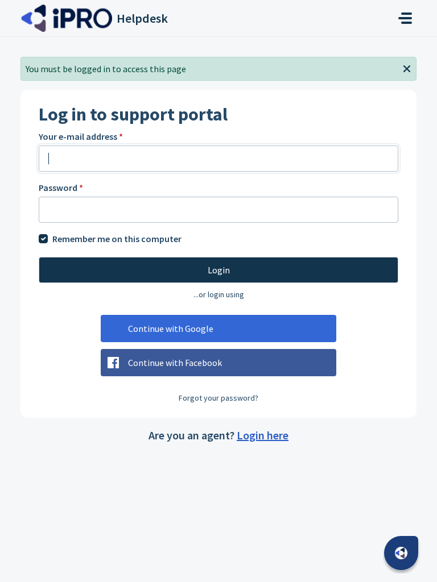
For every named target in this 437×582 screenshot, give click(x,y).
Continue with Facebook (175, 362)
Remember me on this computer (117, 238)
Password (61, 187)
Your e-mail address (81, 136)
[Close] (407, 67)
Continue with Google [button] (170, 328)
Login (219, 270)
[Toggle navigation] (405, 18)
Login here (262, 435)
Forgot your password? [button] (218, 398)
